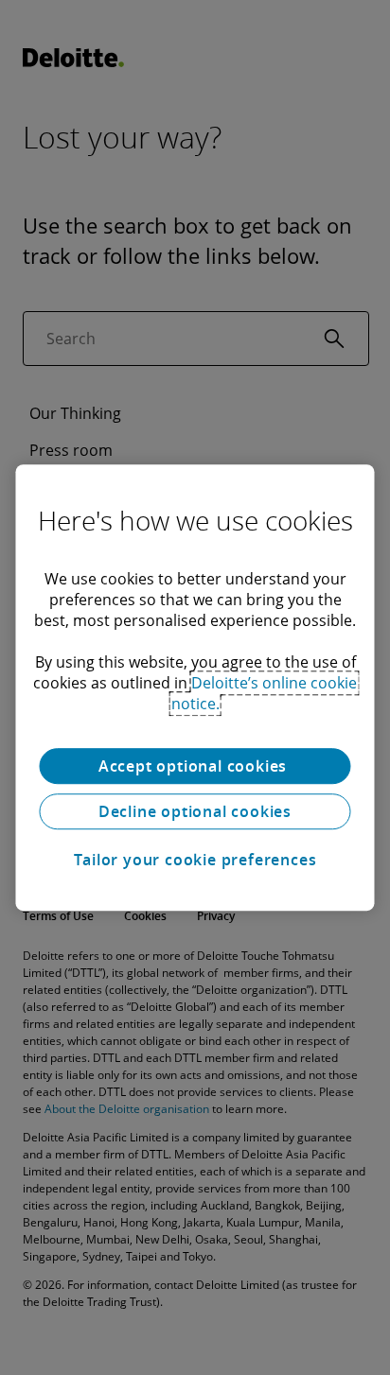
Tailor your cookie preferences (195, 859)
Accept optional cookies (195, 766)
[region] (194, 687)
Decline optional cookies (195, 811)
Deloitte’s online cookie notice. (264, 693)
